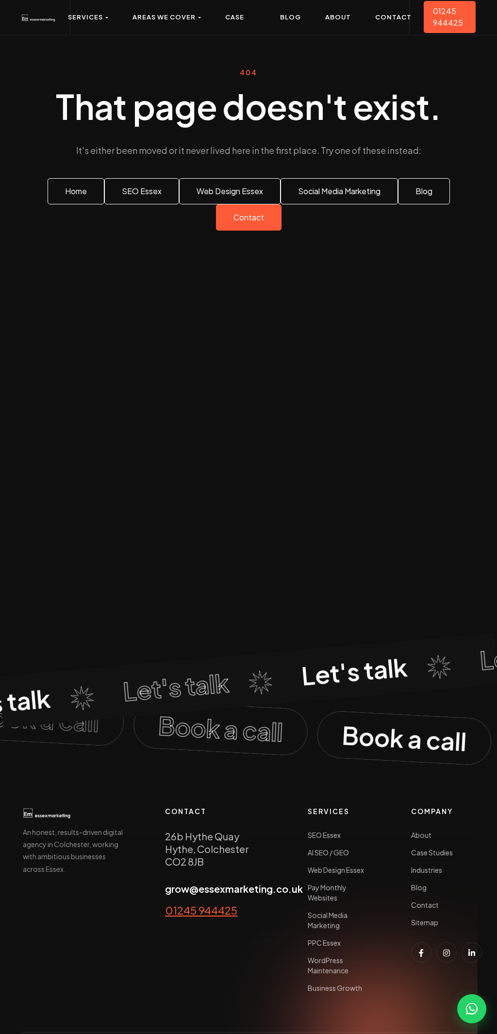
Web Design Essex (336, 870)
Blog (419, 887)
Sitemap (424, 922)
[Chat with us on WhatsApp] (471, 1008)
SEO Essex (324, 835)
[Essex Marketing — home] (38, 17)
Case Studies (432, 852)
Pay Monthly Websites (327, 892)
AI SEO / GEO (328, 852)
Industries (426, 870)
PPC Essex (324, 942)
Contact (425, 905)
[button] (88, 17)
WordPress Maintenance (328, 965)
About (421, 835)
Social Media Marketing (328, 920)
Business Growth (335, 988)
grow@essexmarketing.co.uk (234, 889)
